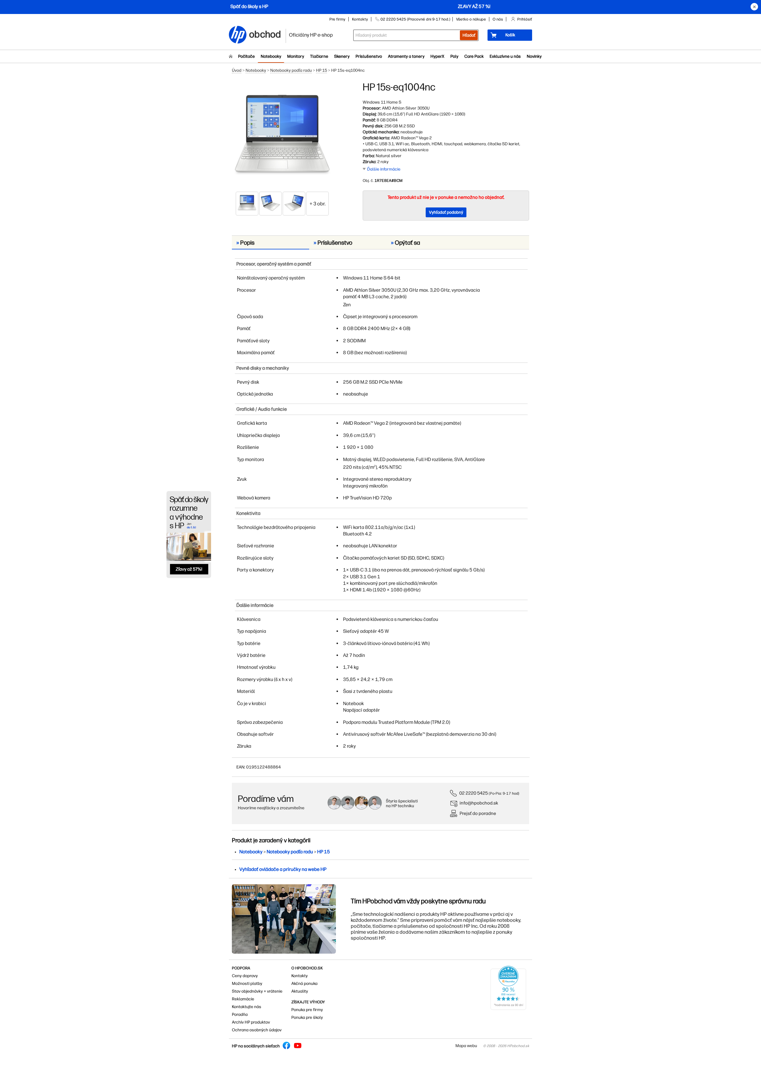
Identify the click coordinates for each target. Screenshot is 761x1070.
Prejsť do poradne (478, 813)
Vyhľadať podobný (446, 212)
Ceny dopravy (245, 975)
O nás (498, 19)
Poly (454, 56)
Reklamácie (243, 999)
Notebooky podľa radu (291, 70)
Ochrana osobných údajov (257, 1029)
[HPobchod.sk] (238, 35)
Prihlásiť (524, 19)
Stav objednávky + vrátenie (257, 991)
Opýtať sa (405, 242)
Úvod (236, 70)
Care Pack (474, 56)
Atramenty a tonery (406, 56)
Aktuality (299, 991)
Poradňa (240, 1014)
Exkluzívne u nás (505, 56)
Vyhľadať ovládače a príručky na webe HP (282, 869)
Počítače (246, 56)
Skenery (342, 56)
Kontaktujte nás (246, 1006)
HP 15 (321, 70)
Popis (245, 242)
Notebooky (271, 56)
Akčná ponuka (304, 983)
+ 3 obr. (317, 204)
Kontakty (360, 19)
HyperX (437, 56)
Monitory (295, 56)
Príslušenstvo (369, 56)
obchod (265, 33)
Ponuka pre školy (307, 1017)
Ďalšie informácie (383, 169)
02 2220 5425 (473, 793)
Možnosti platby (247, 983)
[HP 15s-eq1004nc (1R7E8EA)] (282, 136)
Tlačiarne (319, 56)
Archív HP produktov (251, 1022)
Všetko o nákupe (471, 19)
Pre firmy (337, 19)
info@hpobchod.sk (479, 803)
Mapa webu (466, 1045)
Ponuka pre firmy (307, 1009)
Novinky (534, 56)
